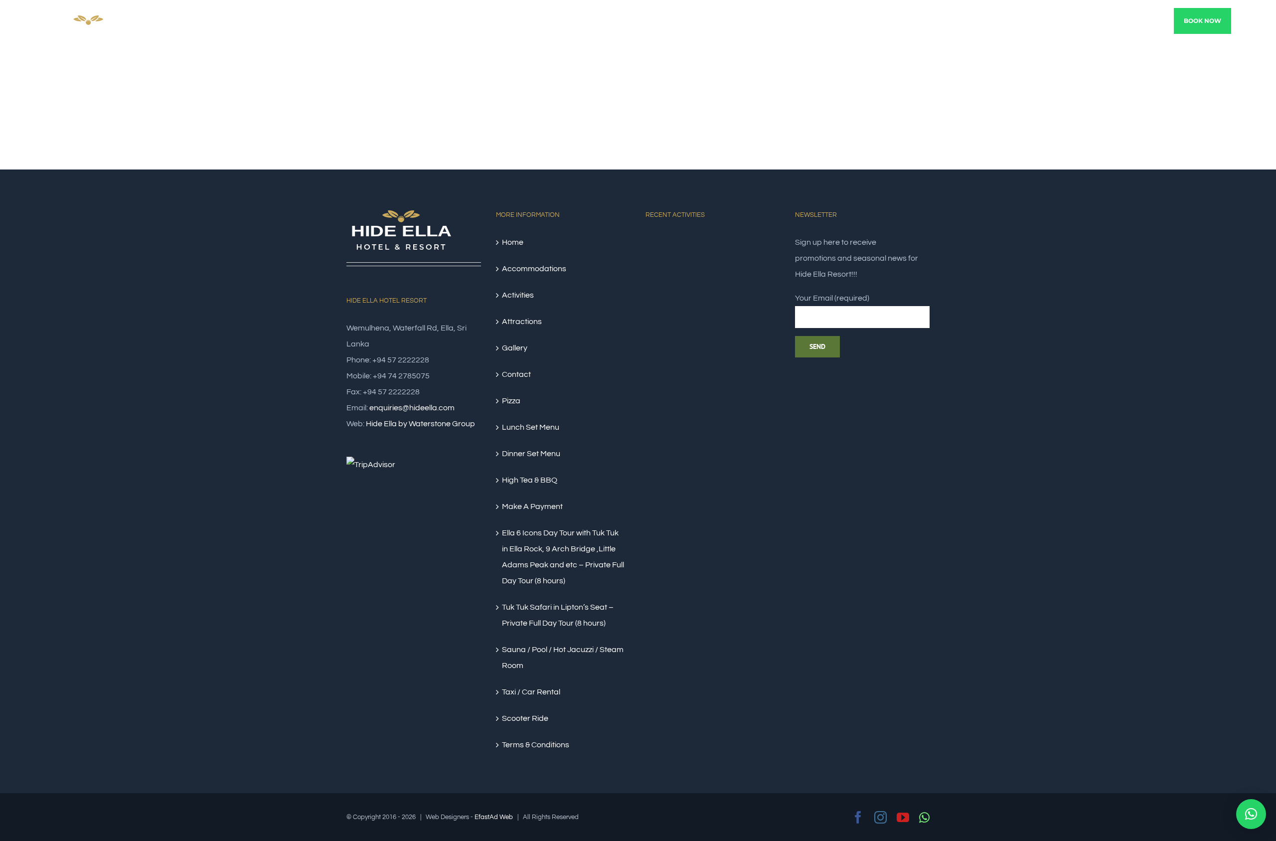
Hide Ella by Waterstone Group (420, 424)
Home (512, 242)
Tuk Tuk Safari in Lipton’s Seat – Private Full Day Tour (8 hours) (558, 615)
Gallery (514, 348)
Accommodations (534, 269)
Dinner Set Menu (531, 454)
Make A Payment (532, 506)
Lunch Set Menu (530, 427)
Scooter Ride (525, 718)
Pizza (511, 401)
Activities (518, 295)
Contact (516, 374)
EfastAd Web (494, 817)
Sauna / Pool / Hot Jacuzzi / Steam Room (563, 658)
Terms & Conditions (535, 745)
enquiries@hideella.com (412, 408)
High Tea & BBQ (529, 480)
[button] (1251, 814)
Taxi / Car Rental (531, 692)
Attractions (522, 322)
